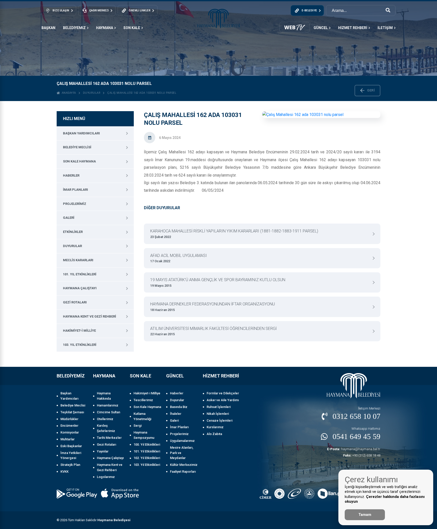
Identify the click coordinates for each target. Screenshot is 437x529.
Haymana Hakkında (104, 395)
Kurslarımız (215, 427)
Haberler (71, 175)
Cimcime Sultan (108, 412)
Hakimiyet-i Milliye (79, 330)
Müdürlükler (69, 419)
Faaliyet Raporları (183, 471)
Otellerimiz (105, 419)
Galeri (68, 218)
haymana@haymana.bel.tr (353, 449)
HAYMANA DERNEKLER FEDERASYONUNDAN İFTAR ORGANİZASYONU (212, 307)
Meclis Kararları (78, 260)
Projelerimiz (74, 204)
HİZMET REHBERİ (352, 28)
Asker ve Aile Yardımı (223, 400)
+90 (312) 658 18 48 (361, 455)
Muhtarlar (67, 439)
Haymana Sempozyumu (144, 435)
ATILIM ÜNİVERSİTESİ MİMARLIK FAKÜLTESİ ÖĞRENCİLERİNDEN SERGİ (213, 331)
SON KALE (131, 28)
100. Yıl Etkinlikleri (147, 444)
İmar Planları (75, 189)
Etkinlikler (73, 232)
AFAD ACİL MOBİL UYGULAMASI (178, 258)
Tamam (364, 514)
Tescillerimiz (143, 400)
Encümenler (69, 425)
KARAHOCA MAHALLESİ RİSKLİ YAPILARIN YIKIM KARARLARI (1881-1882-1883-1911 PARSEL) (234, 234)
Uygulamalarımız (182, 441)
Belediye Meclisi (77, 147)
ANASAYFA (68, 92)
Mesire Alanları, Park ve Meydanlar (181, 453)
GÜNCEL (321, 28)
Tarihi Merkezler (109, 438)
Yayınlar (102, 451)
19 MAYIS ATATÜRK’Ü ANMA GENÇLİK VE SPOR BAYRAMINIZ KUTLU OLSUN (217, 282)
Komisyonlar (69, 432)
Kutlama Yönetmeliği (142, 416)
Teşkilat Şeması (72, 412)
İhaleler (175, 414)
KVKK (64, 471)
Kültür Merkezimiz (184, 465)
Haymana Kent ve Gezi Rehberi (89, 316)
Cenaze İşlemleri (219, 420)
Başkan (48, 28)
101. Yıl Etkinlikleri (79, 274)
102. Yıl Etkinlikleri (147, 458)
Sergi (138, 425)
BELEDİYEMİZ (74, 28)
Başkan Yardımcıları (81, 133)
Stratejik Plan (70, 465)
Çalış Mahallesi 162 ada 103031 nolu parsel (141, 92)
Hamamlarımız (107, 405)
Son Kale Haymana (79, 161)
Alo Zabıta (214, 434)
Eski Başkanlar (71, 446)
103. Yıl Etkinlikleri (79, 345)
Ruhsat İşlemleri (219, 407)
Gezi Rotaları (75, 302)
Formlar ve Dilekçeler (223, 393)
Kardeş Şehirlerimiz (106, 428)
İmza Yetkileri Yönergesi (70, 455)
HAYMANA (104, 28)
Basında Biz (178, 407)
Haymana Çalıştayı (80, 288)
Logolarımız (106, 477)
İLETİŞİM (385, 28)
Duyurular (92, 92)
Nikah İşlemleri (218, 414)
